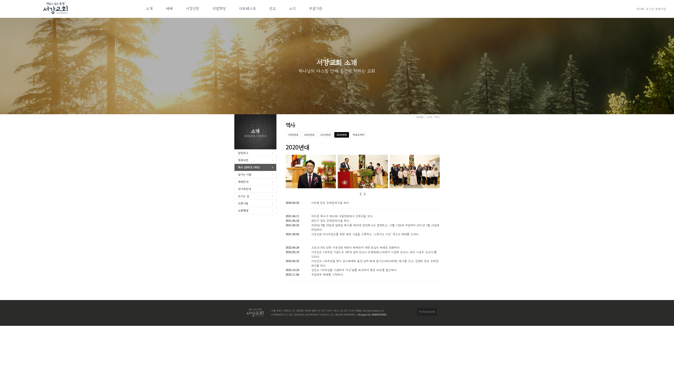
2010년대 (325, 135)
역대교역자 (359, 135)
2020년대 (341, 135)
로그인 (650, 9)
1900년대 (293, 135)
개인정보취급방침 (427, 312)
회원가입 (660, 9)
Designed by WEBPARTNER (371, 315)
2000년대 (309, 135)
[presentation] (360, 194)
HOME (641, 9)
